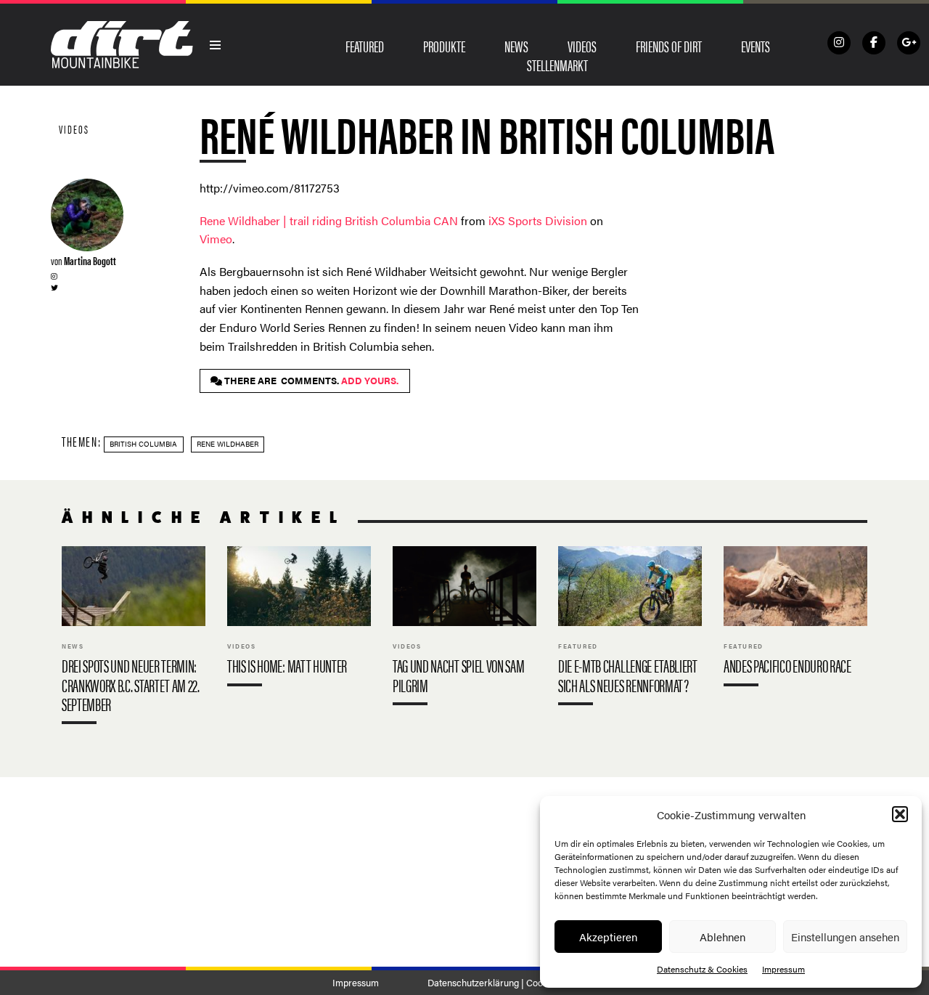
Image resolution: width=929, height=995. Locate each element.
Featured (364, 45)
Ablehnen (722, 936)
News (516, 45)
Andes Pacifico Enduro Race (795, 619)
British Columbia (143, 444)
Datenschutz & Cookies (702, 968)
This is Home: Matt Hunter (299, 619)
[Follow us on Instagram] (839, 42)
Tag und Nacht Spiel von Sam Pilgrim (464, 629)
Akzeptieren (608, 936)
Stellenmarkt (557, 64)
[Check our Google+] (908, 42)
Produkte (444, 45)
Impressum (783, 968)
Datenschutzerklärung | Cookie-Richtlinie (512, 982)
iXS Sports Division (537, 220)
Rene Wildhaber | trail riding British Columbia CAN (329, 220)
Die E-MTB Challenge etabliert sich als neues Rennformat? (630, 629)
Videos (582, 45)
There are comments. (310, 380)
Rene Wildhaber (227, 444)
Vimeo (216, 238)
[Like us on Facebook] (873, 42)
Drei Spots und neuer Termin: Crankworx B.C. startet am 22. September (133, 638)
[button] (900, 814)
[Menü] (215, 45)
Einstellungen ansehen (845, 936)
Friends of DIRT (669, 45)
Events (755, 45)
